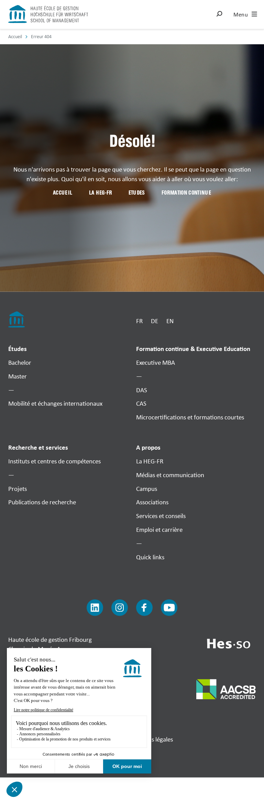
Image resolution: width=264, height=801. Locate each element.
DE (154, 320)
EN (170, 320)
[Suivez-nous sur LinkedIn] (95, 607)
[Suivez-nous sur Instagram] (119, 607)
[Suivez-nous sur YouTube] (169, 607)
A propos (148, 447)
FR (139, 320)
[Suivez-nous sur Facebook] (144, 607)
